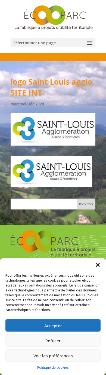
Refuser (53, 340)
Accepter (53, 325)
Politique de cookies (53, 367)
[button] (98, 265)
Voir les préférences (53, 355)
